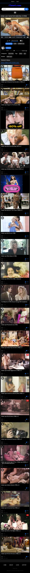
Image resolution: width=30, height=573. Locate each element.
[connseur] (3, 48)
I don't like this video (9, 41)
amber (20, 53)
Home (5, 564)
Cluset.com (13, 570)
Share (15, 43)
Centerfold (11, 53)
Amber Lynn (9, 56)
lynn (25, 53)
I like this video (7, 41)
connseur (8, 47)
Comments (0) (21, 43)
